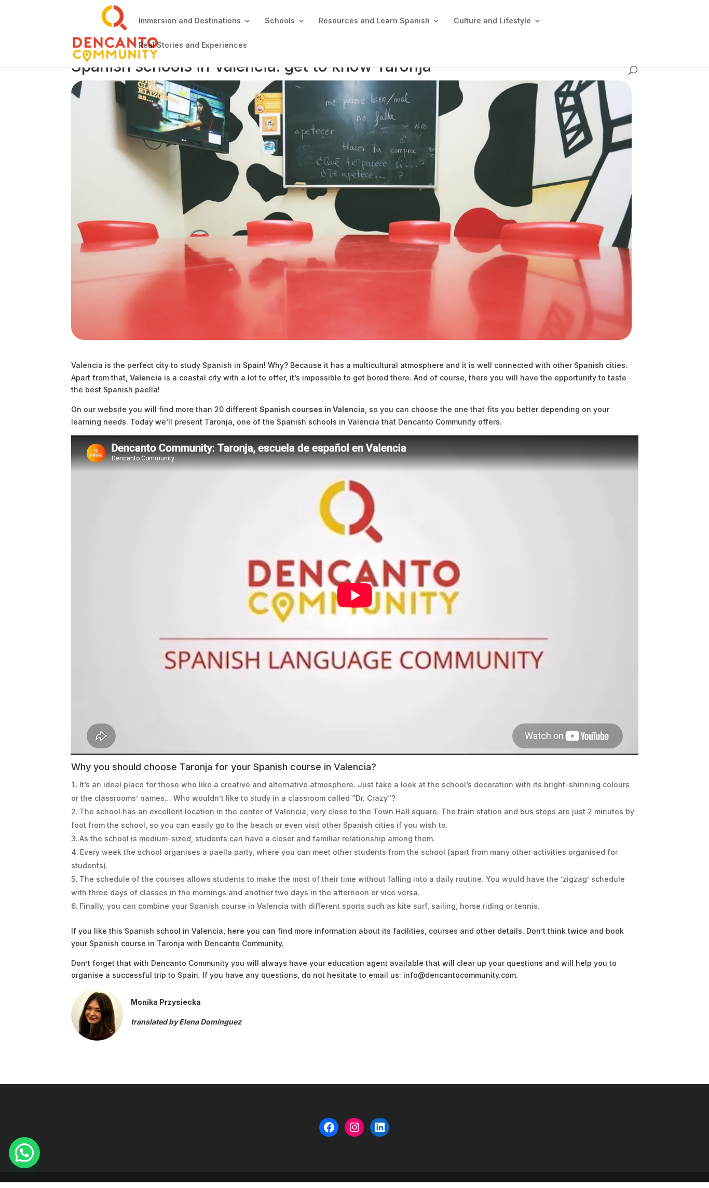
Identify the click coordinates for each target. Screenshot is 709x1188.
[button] (24, 1152)
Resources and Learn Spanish (374, 21)
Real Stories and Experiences (193, 45)
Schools (280, 21)
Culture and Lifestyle (492, 21)
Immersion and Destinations (190, 21)
